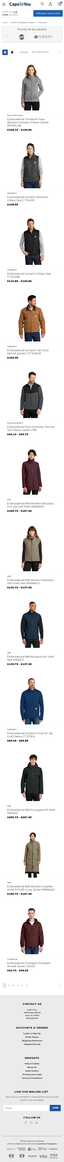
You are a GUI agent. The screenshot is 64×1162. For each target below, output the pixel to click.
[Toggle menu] (4, 4)
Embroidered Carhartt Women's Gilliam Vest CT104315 (27, 199)
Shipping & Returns (32, 1040)
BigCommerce (22, 1143)
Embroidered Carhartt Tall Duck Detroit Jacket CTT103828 (28, 352)
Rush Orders (32, 1071)
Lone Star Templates (47, 1143)
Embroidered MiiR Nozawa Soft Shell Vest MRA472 (30, 658)
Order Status (32, 1037)
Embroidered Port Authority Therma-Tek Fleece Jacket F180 (31, 428)
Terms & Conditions (32, 1078)
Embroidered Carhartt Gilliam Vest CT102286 (29, 275)
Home (4, 22)
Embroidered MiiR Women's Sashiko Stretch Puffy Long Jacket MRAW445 (31, 888)
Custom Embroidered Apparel (23, 22)
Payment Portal (32, 1044)
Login (26, 1033)
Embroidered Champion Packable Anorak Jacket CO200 (28, 965)
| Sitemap (40, 1141)
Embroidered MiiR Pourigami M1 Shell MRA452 (31, 811)
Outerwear (42, 22)
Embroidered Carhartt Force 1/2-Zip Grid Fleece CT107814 (30, 735)
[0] (57, 4)
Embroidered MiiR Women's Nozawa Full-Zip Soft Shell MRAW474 (30, 505)
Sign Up (37, 1033)
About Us (32, 1067)
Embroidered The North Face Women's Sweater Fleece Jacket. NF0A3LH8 (28, 122)
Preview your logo (48, 13)
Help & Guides (32, 1063)
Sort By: (24, 52)
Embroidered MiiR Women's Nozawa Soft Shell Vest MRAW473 (30, 582)
